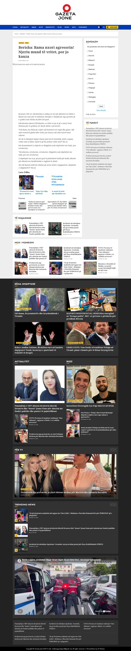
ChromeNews (90, 649)
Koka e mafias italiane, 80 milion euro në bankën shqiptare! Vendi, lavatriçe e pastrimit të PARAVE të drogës (39, 350)
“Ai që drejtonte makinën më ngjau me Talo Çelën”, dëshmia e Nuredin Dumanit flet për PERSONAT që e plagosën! (99, 168)
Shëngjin (92, 97)
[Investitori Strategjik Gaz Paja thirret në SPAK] (91, 384)
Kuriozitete (50, 27)
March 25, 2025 (103, 259)
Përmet (91, 83)
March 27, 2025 (68, 234)
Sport (67, 27)
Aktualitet (24, 27)
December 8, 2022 (24, 60)
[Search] (104, 27)
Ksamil (91, 65)
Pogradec (92, 74)
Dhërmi (92, 69)
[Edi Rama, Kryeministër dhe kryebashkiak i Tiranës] (40, 299)
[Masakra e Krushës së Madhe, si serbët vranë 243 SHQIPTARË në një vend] (90, 268)
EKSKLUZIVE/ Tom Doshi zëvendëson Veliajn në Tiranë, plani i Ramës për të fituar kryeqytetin (89, 348)
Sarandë (92, 102)
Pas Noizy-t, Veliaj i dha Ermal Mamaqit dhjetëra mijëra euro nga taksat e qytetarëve (97, 415)
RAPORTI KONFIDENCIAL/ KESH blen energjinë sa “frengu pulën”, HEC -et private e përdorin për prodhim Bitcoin (91, 316)
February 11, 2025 (86, 434)
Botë (41, 27)
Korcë (91, 79)
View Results (101, 110)
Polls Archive (91, 114)
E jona (15, 27)
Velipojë (92, 88)
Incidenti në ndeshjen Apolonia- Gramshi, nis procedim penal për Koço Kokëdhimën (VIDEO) (71, 227)
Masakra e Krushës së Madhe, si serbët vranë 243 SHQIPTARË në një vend (107, 267)
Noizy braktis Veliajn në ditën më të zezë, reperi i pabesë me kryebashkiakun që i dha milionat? (98, 430)
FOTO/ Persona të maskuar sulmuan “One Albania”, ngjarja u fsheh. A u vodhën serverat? (99, 150)
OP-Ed (59, 27)
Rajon (34, 27)
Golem (91, 92)
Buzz (76, 400)
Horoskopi (83, 27)
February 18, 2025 (86, 419)
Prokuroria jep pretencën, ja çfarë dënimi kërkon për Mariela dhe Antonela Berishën (98, 158)
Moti (74, 27)
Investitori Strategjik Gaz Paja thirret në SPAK (90, 406)
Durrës (91, 56)
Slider (26, 43)
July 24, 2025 (33, 517)
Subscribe (113, 27)
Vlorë (91, 51)
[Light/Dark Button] (100, 27)
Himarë (92, 60)
